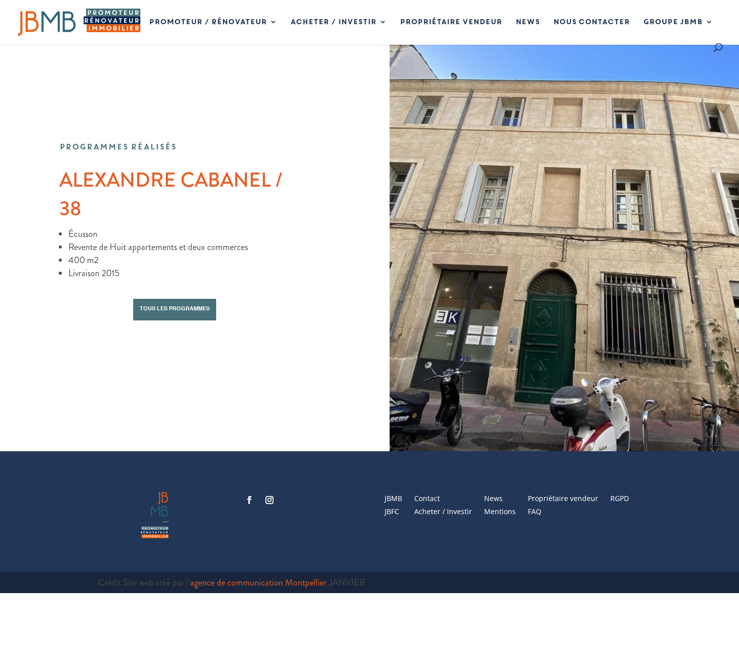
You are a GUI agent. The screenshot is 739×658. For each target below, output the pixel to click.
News (527, 22)
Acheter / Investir (333, 22)
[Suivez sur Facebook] (249, 500)
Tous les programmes (175, 309)
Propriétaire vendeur (451, 22)
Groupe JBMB (672, 22)
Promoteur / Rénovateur (207, 22)
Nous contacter (591, 22)
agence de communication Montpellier (258, 582)
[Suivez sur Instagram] (269, 500)
